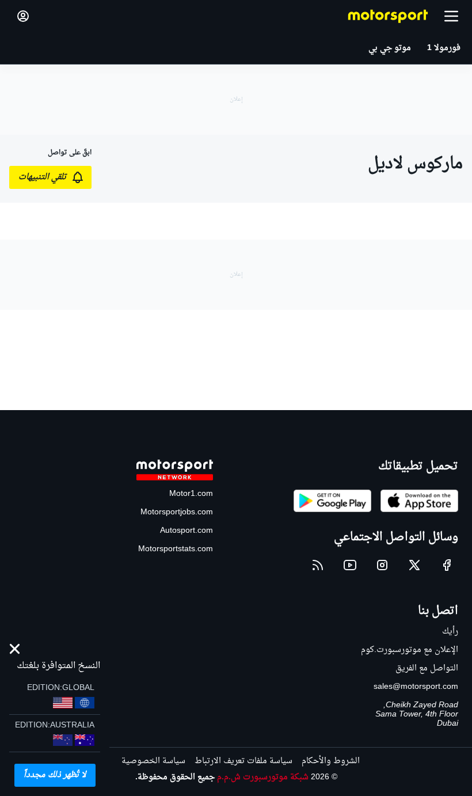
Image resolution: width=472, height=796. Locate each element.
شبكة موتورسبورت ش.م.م (263, 777)
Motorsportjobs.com (176, 512)
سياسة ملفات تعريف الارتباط (243, 761)
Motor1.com (191, 494)
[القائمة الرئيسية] (451, 16)
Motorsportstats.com (175, 549)
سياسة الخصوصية (153, 761)
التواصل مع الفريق (426, 668)
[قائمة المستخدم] (23, 16)
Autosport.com (186, 531)
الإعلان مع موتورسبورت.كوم (409, 650)
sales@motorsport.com (416, 687)
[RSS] (317, 565)
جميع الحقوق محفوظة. (175, 777)
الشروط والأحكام (331, 761)
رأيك (450, 631)
